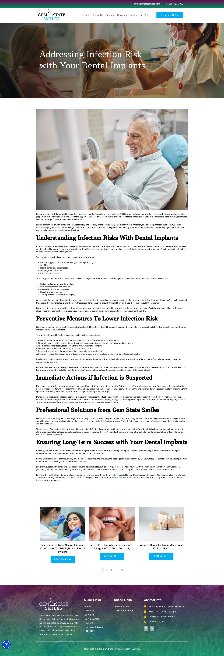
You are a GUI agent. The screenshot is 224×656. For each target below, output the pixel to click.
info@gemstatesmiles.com (162, 616)
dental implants (129, 477)
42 (122, 570)
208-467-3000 (156, 621)
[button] (6, 644)
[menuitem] (87, 15)
